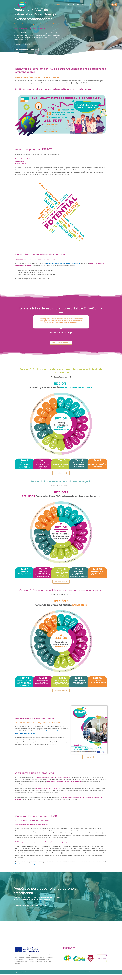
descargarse (39, 731)
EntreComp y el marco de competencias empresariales (32, 864)
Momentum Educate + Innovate (100, 972)
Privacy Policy (35, 972)
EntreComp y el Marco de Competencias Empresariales (63, 263)
